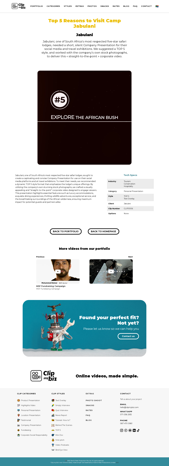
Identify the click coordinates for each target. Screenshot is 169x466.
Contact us (128, 336)
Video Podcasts (62, 445)
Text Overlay (60, 400)
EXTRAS (80, 6)
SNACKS (104, 6)
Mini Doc (59, 435)
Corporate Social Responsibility (34, 435)
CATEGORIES (53, 6)
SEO (117, 462)
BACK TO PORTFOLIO (66, 231)
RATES (116, 6)
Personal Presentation (30, 410)
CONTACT (146, 6)
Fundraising (26, 430)
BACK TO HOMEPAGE (103, 231)
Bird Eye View (61, 450)
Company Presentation (31, 425)
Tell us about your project (131, 399)
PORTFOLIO (36, 6)
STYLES (68, 6)
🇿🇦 (157, 6)
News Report (61, 415)
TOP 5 (58, 430)
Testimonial (26, 420)
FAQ (135, 6)
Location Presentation (30, 415)
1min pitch (59, 440)
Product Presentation (30, 400)
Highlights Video (28, 405)
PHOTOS (92, 6)
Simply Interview (62, 405)
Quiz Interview (61, 410)
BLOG (126, 6)
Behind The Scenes (63, 425)
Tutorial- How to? (62, 420)
